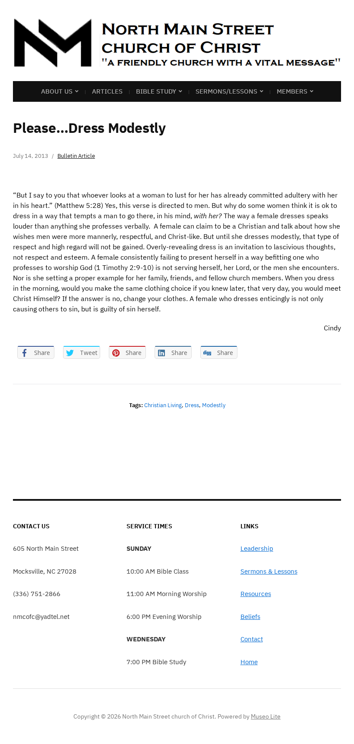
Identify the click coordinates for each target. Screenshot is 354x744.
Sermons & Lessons (268, 571)
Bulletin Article (76, 156)
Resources (255, 594)
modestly (213, 405)
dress (192, 405)
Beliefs (250, 616)
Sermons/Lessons (226, 91)
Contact (251, 639)
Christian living (163, 405)
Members (292, 91)
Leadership (256, 548)
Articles (107, 91)
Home (249, 662)
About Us (57, 91)
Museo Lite (266, 716)
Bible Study (156, 91)
